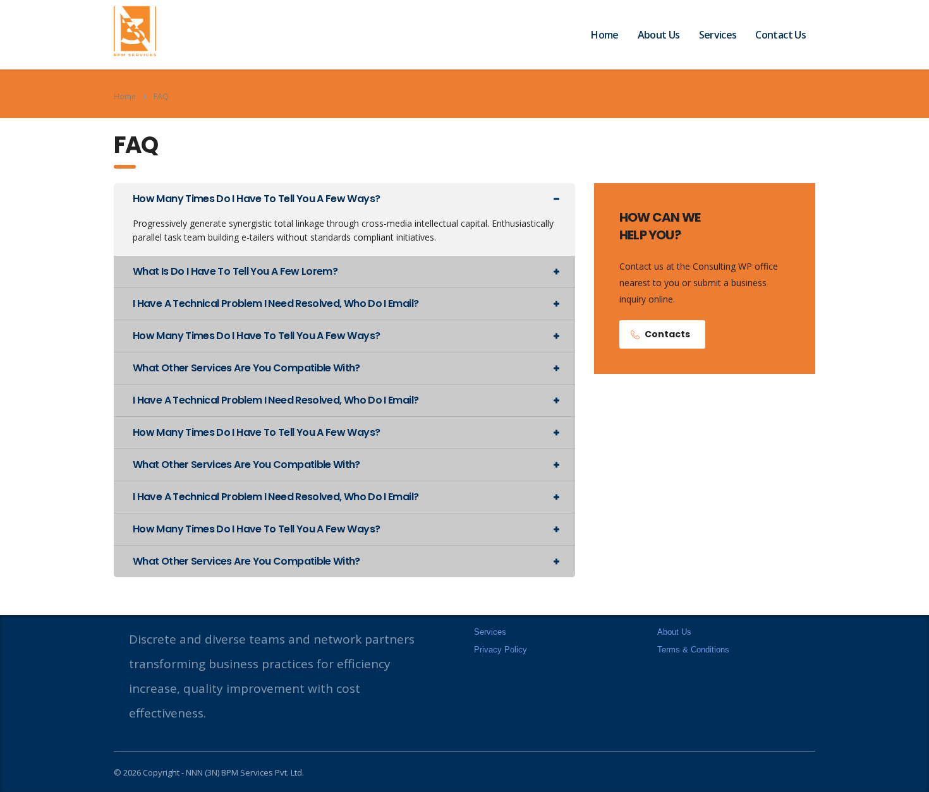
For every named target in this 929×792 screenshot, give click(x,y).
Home (604, 35)
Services (718, 35)
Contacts (667, 334)
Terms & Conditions (693, 649)
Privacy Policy (500, 649)
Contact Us (780, 35)
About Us (659, 35)
